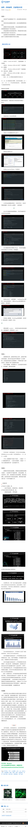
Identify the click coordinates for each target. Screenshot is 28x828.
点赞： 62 (5, 826)
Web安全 (3, 9)
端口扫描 (5, 774)
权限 (14, 772)
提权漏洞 (6, 772)
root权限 (13, 771)
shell (17, 771)
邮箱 (3, 811)
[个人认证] (9, 9)
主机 (2, 772)
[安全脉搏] (6, 2)
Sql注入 (23, 771)
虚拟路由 (16, 774)
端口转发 (10, 774)
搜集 (11, 772)
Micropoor (7, 9)
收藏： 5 (17, 826)
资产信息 (21, 774)
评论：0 (11, 826)
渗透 (17, 772)
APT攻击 (6, 771)
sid (20, 771)
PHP (9, 771)
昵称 (3, 809)
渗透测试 (21, 772)
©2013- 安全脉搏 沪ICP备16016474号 (12, 823)
